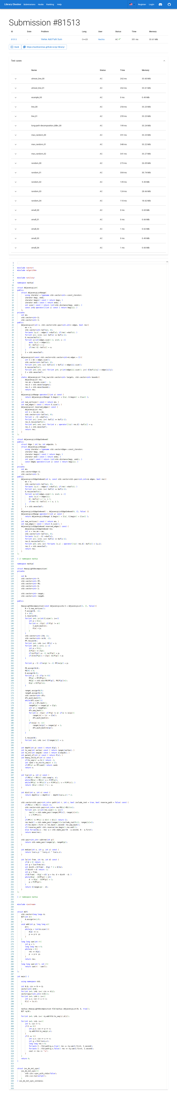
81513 (14, 39)
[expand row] (15, 78)
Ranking (50, 4)
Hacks (41, 4)
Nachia (101, 39)
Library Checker (12, 4)
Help (59, 4)
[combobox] (132, 4)
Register (142, 4)
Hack (16, 47)
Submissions (29, 4)
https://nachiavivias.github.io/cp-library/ (46, 47)
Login (151, 4)
